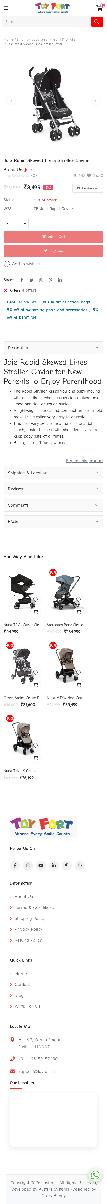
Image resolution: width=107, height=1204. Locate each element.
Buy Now (56, 251)
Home (8, 39)
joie (28, 169)
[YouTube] (41, 866)
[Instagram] (28, 866)
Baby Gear (40, 39)
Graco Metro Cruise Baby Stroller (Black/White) (23, 698)
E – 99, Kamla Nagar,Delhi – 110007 (40, 1043)
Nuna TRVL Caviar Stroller (23, 625)
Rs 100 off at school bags (66, 302)
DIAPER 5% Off (22, 302)
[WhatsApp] (80, 866)
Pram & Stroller (64, 39)
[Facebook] (15, 866)
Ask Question (90, 188)
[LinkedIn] (54, 866)
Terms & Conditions (33, 907)
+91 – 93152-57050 (38, 1059)
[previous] (11, 101)
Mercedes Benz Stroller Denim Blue (66, 625)
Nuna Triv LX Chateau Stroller (23, 771)
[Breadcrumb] (6, 8)
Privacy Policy (27, 929)
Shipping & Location (27, 472)
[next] (96, 101)
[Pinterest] (67, 866)
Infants (22, 39)
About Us (23, 896)
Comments (18, 505)
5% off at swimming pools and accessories (48, 309)
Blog (18, 995)
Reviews (15, 488)
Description (18, 347)
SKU (7, 208)
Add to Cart (56, 237)
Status (9, 200)
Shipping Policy (29, 918)
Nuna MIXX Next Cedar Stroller (66, 698)
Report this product (84, 460)
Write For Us (26, 1006)
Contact (21, 984)
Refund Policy (27, 940)
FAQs (13, 521)
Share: (9, 280)
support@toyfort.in (37, 1071)
